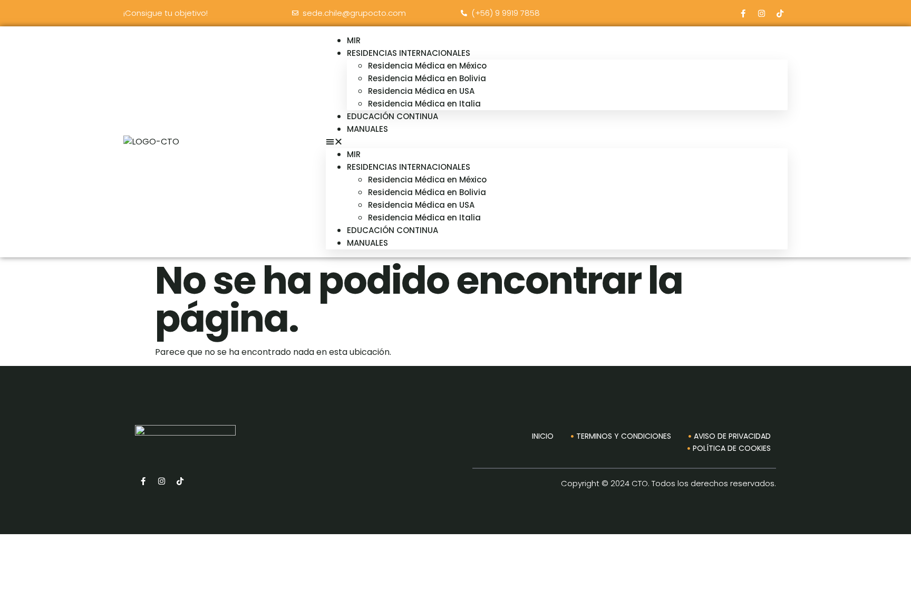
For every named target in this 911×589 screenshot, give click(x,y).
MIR (354, 154)
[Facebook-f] (743, 13)
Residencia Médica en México (427, 65)
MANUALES (367, 128)
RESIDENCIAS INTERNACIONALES (408, 53)
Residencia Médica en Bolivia (427, 78)
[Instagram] (761, 13)
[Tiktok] (780, 13)
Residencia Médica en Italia (424, 217)
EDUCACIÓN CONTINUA (392, 116)
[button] (557, 142)
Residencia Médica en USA (421, 90)
